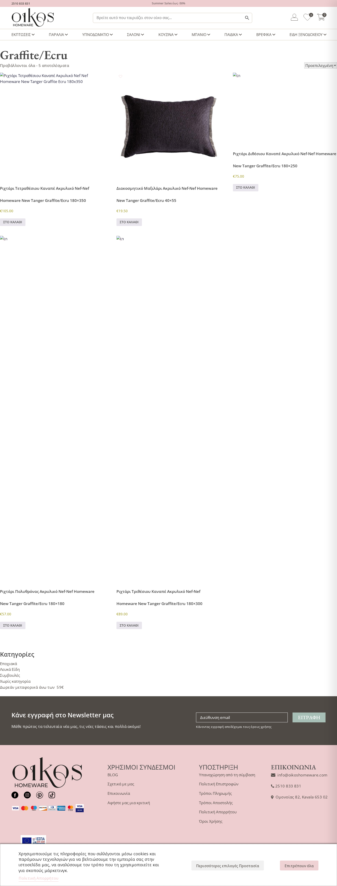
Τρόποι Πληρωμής (215, 793)
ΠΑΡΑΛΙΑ (56, 34)
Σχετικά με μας (121, 784)
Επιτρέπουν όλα (299, 865)
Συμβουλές (10, 675)
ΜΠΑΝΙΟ (199, 34)
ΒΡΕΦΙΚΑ (263, 34)
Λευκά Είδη (10, 669)
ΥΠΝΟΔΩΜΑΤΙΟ (95, 34)
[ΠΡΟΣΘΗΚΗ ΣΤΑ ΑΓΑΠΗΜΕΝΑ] (4, 76)
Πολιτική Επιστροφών (218, 784)
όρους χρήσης (261, 727)
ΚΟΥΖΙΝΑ (166, 34)
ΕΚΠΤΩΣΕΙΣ (21, 34)
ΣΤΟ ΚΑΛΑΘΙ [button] (12, 222)
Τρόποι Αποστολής (216, 802)
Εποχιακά (8, 663)
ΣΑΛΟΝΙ (133, 34)
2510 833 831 (20, 3)
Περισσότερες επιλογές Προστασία (227, 865)
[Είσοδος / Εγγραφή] (294, 18)
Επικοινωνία (119, 793)
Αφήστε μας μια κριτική (129, 802)
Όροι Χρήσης (210, 821)
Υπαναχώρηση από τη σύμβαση (227, 774)
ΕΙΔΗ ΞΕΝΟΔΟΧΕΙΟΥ (306, 34)
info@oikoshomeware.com (302, 775)
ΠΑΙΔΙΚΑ (231, 34)
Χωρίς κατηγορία (15, 681)
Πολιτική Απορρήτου (218, 811)
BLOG (113, 774)
